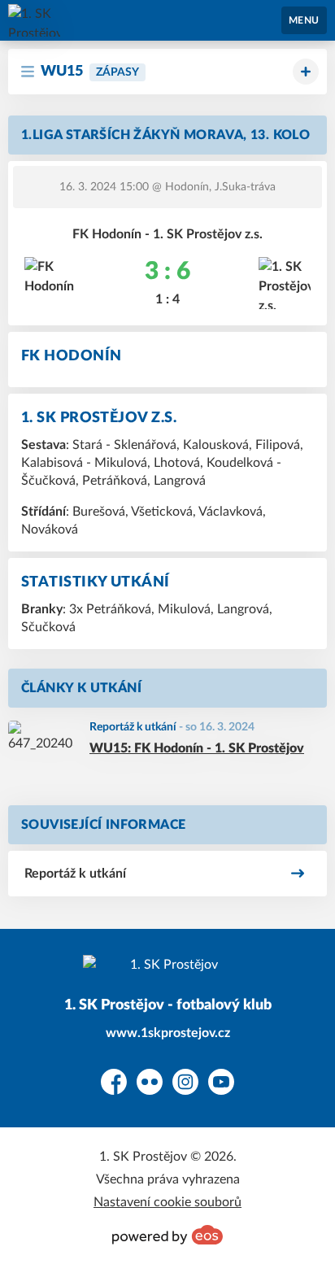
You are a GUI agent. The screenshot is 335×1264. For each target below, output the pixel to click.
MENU (304, 20)
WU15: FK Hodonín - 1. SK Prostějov (196, 748)
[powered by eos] (167, 1234)
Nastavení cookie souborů (167, 1202)
